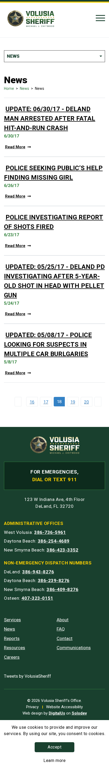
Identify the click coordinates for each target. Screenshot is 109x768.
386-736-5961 (50, 532)
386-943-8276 (38, 571)
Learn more (54, 760)
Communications (74, 647)
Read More (15, 147)
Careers (12, 657)
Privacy (32, 707)
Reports (12, 638)
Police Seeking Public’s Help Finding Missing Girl (53, 172)
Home (9, 88)
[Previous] (19, 401)
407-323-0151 (37, 598)
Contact (64, 638)
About (63, 619)
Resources (14, 647)
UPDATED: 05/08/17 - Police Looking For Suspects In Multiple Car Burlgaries (48, 344)
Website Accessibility (64, 707)
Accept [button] (54, 747)
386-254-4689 (54, 541)
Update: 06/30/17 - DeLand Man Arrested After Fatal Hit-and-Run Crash (49, 118)
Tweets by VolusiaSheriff (27, 676)
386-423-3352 (62, 550)
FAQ (61, 629)
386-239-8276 (54, 580)
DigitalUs (57, 713)
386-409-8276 (62, 589)
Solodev (79, 713)
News (24, 88)
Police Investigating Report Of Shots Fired (53, 222)
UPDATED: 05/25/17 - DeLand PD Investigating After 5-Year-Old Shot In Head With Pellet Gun (54, 281)
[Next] (99, 401)
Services (12, 619)
